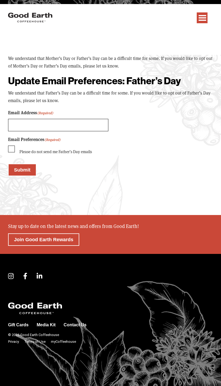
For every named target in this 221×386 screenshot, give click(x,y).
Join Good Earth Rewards (43, 239)
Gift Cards (18, 325)
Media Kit (46, 325)
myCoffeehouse (63, 342)
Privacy (13, 342)
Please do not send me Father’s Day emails (55, 151)
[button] (11, 276)
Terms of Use (35, 342)
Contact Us (75, 325)
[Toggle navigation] (202, 17)
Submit (22, 170)
